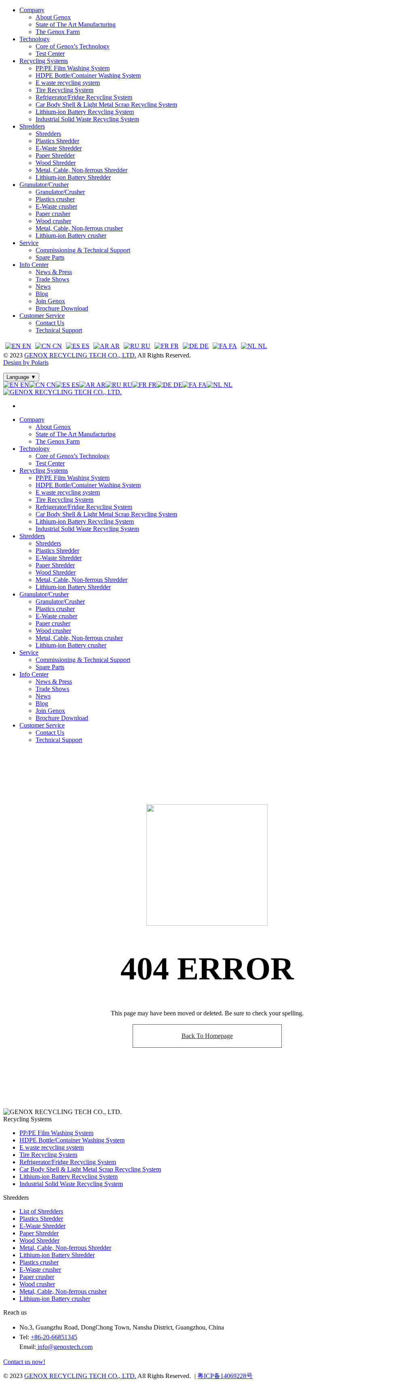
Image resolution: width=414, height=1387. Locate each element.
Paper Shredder (55, 155)
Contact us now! (24, 1361)
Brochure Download (62, 308)
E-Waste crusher (56, 206)
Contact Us (50, 322)
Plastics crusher (55, 199)
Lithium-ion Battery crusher (71, 235)
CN (56, 346)
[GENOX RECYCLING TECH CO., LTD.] (62, 392)
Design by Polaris (26, 362)
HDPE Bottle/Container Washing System (88, 75)
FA (232, 346)
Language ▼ (21, 377)
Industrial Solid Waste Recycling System (87, 119)
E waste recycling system (68, 82)
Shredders (32, 126)
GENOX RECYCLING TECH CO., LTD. (80, 355)
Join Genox (50, 301)
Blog (42, 293)
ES (84, 346)
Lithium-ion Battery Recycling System (85, 111)
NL (261, 346)
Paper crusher (53, 213)
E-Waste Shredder (59, 148)
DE (203, 346)
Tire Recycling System (64, 90)
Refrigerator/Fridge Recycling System (84, 97)
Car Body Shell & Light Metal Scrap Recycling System (106, 104)
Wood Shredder (56, 162)
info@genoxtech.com (64, 1346)
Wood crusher (53, 221)
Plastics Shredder (57, 140)
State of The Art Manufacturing (76, 24)
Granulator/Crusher (44, 184)
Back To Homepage (207, 1035)
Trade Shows (52, 279)
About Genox (53, 17)
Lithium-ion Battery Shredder (73, 177)
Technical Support (59, 330)
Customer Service (42, 315)
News (43, 286)
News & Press (54, 272)
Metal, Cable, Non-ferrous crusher (79, 228)
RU (144, 346)
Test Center (50, 53)
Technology (34, 39)
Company (31, 9)
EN (26, 346)
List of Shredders (41, 1211)
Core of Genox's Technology (73, 46)
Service (28, 242)
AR (114, 346)
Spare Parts (50, 257)
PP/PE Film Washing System (73, 68)
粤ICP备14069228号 (225, 1375)
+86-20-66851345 (54, 1337)
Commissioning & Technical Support (83, 250)
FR (174, 346)
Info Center (34, 264)
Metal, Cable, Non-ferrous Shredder (81, 170)
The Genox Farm (58, 31)
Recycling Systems (43, 60)
